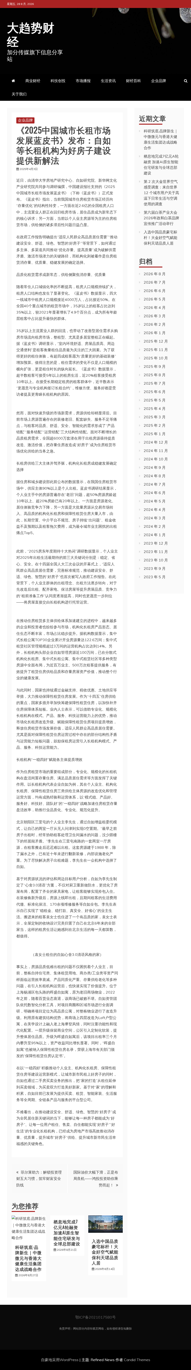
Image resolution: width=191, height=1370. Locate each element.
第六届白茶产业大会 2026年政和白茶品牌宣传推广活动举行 (161, 218)
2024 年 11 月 (156, 450)
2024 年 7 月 (155, 484)
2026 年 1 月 (155, 332)
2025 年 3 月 (155, 417)
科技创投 (58, 80)
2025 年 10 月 (156, 358)
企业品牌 (158, 80)
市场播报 (83, 80)
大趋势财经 (31, 33)
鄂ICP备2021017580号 (95, 1317)
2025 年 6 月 (155, 391)
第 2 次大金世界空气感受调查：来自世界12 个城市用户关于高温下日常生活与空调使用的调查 (161, 192)
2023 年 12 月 (156, 543)
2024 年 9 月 (155, 467)
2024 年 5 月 (155, 501)
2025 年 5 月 (155, 400)
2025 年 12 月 (156, 341)
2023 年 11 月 (156, 551)
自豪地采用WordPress (60, 1359)
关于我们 (19, 94)
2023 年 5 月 (155, 577)
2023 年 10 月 (156, 560)
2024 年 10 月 (156, 459)
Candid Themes (137, 1359)
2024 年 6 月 (155, 492)
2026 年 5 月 (155, 299)
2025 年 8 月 (155, 374)
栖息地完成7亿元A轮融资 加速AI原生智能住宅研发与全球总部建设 (67, 1232)
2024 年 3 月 (155, 518)
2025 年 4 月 (155, 408)
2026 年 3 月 (155, 316)
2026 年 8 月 (155, 273)
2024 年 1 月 (155, 534)
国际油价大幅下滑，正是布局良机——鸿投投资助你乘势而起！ (95, 1178)
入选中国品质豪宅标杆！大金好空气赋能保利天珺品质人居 (105, 1252)
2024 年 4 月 (155, 509)
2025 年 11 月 (156, 349)
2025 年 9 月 (155, 366)
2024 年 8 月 (155, 476)
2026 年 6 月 (155, 290)
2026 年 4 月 (155, 307)
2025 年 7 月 (155, 383)
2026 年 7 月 (155, 282)
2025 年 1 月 (155, 433)
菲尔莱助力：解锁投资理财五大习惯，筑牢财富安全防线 (39, 1178)
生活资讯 (108, 80)
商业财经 (32, 80)
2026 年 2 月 (155, 324)
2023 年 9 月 (155, 568)
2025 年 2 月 (155, 425)
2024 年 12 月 (156, 442)
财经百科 (133, 80)
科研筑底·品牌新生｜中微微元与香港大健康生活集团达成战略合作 (28, 1258)
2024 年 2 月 (155, 526)
